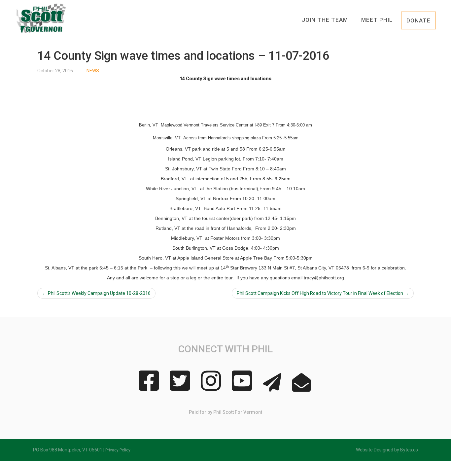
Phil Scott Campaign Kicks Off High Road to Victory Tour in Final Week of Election (323, 293)
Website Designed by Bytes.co (387, 449)
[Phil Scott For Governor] (41, 18)
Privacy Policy (117, 450)
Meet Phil (377, 20)
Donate (418, 20)
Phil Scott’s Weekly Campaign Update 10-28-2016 (96, 293)
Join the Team (325, 20)
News (93, 70)
